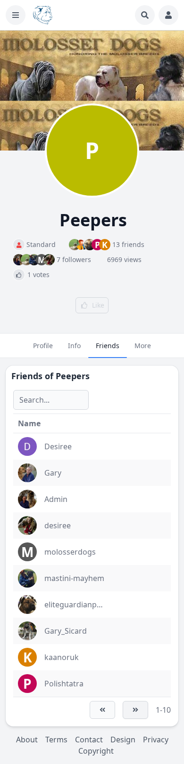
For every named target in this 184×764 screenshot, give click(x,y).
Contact (89, 739)
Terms (56, 739)
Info (74, 345)
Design (122, 739)
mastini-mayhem (74, 578)
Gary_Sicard (65, 631)
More (142, 345)
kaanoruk (61, 657)
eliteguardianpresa (78, 604)
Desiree (58, 446)
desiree (57, 525)
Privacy (155, 739)
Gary (52, 473)
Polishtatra (64, 683)
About (27, 739)
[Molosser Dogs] (42, 15)
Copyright (96, 751)
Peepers (73, 376)
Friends (107, 345)
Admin (55, 499)
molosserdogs (70, 552)
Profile (43, 345)
